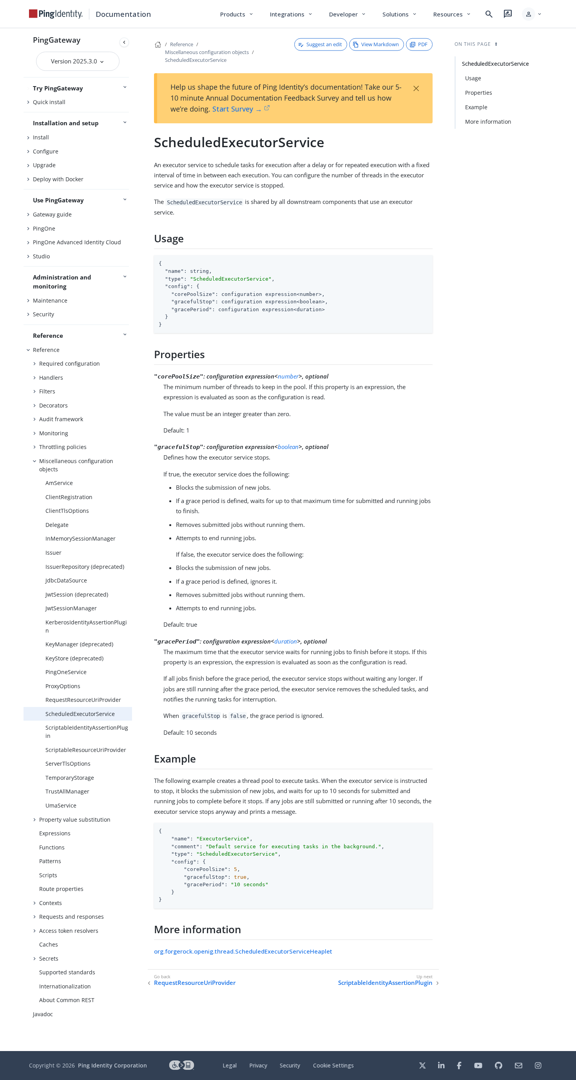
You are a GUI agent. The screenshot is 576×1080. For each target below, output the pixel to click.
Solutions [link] (400, 14)
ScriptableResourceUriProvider (85, 750)
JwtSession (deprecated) (76, 594)
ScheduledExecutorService (80, 714)
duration (285, 641)
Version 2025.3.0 (75, 61)
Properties (478, 92)
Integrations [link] (291, 14)
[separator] (132, 539)
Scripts (48, 875)
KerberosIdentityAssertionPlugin (86, 626)
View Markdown (380, 44)
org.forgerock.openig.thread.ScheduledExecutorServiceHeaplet (243, 951)
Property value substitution (74, 819)
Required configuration (69, 363)
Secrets (48, 958)
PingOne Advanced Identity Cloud (77, 242)
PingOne (44, 228)
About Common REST (66, 1000)
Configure (45, 151)
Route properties (61, 888)
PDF (422, 44)
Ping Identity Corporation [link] (112, 1065)
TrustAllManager (67, 791)
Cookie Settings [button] (333, 1065)
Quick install (49, 102)
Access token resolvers (68, 930)
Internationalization (65, 986)
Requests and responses (71, 916)
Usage (473, 78)
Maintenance (50, 300)
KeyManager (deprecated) (79, 644)
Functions (52, 847)
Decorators (53, 405)
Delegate (57, 524)
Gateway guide (52, 214)
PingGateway (56, 40)
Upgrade (44, 165)
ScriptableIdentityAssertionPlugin (86, 731)
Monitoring (53, 433)
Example (476, 107)
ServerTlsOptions (68, 763)
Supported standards (67, 972)
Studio (41, 256)
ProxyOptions (62, 686)
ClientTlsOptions (67, 510)
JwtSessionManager (71, 608)
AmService (59, 483)
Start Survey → (237, 109)
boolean (288, 447)
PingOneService (66, 672)
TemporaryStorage (69, 777)
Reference (46, 349)
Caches (48, 944)
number (288, 376)
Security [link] (290, 1065)
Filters (47, 391)
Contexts (50, 903)
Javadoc (43, 1014)
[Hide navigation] (124, 42)
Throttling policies (63, 447)
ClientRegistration (68, 497)
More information (488, 121)
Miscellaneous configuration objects (76, 465)
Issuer (53, 552)
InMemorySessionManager (80, 538)
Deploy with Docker (58, 179)
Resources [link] (452, 14)
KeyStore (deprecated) (74, 658)
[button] (532, 14)
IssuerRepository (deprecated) (84, 566)
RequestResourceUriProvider (83, 699)
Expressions (55, 833)
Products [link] (237, 14)
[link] (56, 14)
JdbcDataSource (66, 580)
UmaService (60, 805)
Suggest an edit (324, 44)
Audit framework (61, 419)
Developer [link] (348, 14)
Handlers (51, 377)
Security (43, 314)
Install (41, 137)
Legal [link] (230, 1065)
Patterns (50, 861)
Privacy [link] (258, 1065)
